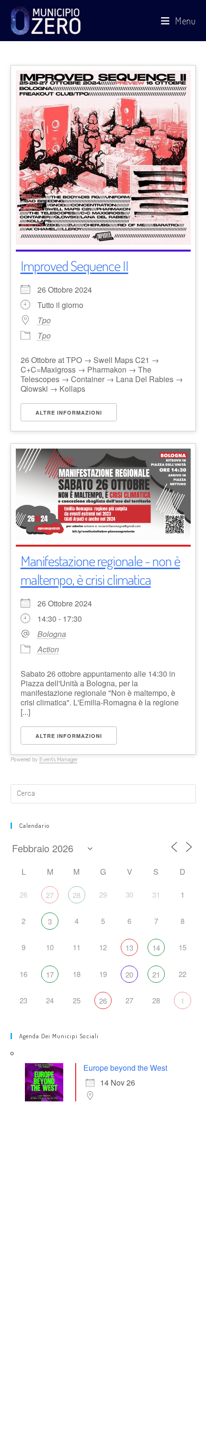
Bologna (51, 634)
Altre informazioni (68, 412)
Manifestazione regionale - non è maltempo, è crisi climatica (100, 569)
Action (48, 649)
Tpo (44, 320)
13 (129, 948)
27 (50, 895)
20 (129, 974)
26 (103, 1001)
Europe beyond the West (125, 1067)
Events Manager (58, 760)
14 (156, 948)
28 (76, 895)
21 (156, 974)
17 (50, 974)
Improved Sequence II (74, 265)
